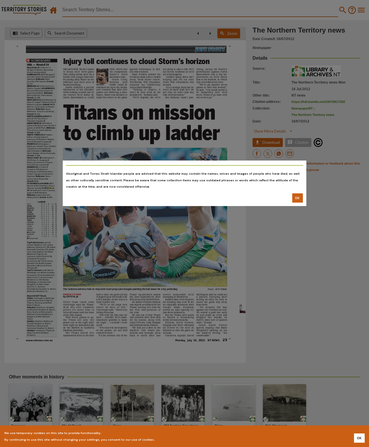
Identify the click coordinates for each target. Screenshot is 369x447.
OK (297, 198)
